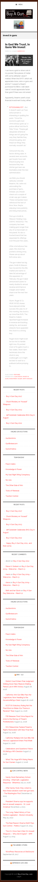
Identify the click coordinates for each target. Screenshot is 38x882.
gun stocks (18, 376)
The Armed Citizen (20, 845)
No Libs (9, 480)
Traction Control (12, 496)
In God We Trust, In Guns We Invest (17, 46)
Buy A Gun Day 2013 (14, 410)
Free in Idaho (11, 464)
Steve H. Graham (12, 566)
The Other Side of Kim (14, 485)
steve (8, 582)
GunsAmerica (11, 449)
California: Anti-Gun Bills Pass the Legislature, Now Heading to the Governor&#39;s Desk (17, 697)
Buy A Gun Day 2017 (14, 396)
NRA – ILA (20, 675)
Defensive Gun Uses (20, 863)
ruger (20, 378)
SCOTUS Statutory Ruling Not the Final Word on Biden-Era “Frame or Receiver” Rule (17, 708)
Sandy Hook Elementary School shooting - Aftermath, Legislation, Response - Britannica (17, 780)
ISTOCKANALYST (16, 107)
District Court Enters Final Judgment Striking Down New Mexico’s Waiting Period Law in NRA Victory (18, 684)
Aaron (8, 574)
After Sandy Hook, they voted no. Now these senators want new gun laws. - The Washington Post (18, 790)
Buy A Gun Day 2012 (14, 423)
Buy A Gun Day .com (25, 874)
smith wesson (27, 378)
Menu (20, 4)
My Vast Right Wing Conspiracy (18, 475)
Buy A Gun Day (19, 14)
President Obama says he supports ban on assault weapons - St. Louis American (18, 804)
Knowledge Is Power (14, 469)
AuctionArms (11, 438)
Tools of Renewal (12, 491)
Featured (17, 374)
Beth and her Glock (13, 591)
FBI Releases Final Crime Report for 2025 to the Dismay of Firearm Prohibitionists (18, 719)
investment (13, 378)
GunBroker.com (12, 444)
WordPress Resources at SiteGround (20, 852)
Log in (19, 876)
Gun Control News (20, 771)
